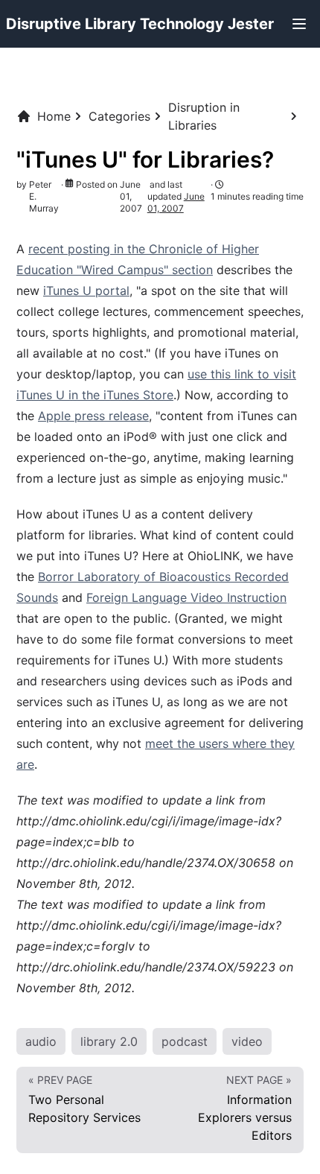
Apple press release (93, 415)
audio (41, 1041)
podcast (184, 1041)
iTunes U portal (86, 290)
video (247, 1041)
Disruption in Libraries (204, 116)
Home (54, 116)
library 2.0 (109, 1041)
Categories (119, 116)
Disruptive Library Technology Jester (140, 24)
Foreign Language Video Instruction (186, 597)
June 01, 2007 (176, 202)
